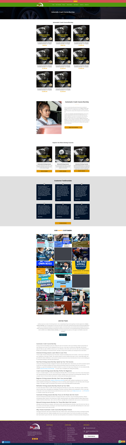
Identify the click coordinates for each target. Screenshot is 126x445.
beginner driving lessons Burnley (57, 380)
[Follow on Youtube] (35, 439)
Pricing (63, 4)
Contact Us (86, 4)
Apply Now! (63, 334)
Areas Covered (69, 4)
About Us (81, 4)
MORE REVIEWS (63, 223)
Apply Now (75, 1)
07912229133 (86, 390)
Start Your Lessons (73, 127)
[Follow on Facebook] (33, 439)
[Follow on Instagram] (37, 439)
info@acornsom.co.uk (76, 390)
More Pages (76, 4)
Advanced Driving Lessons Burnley (47, 368)
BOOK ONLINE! (44, 171)
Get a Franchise (58, 4)
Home (53, 4)
